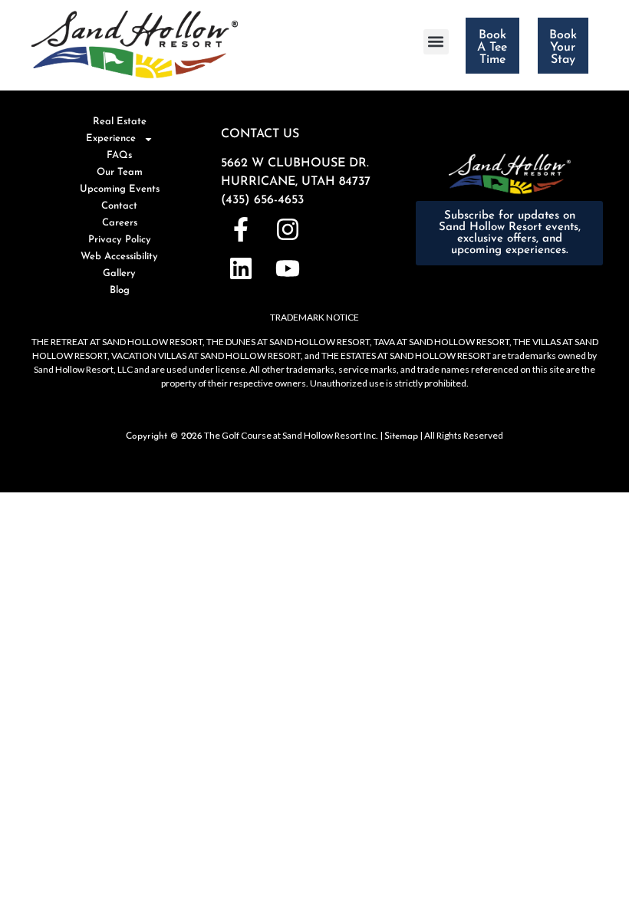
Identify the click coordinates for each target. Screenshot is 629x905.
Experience (111, 138)
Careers (119, 223)
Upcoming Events (120, 189)
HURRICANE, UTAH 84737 (295, 182)
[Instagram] (287, 228)
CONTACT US (260, 134)
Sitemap (401, 436)
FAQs (119, 155)
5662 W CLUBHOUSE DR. (295, 163)
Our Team (120, 172)
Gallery (119, 273)
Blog (120, 290)
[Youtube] (287, 268)
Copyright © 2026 (164, 436)
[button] (436, 41)
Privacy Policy (119, 240)
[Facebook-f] (240, 228)
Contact (119, 206)
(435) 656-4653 (262, 200)
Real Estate (120, 122)
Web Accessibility (119, 257)
